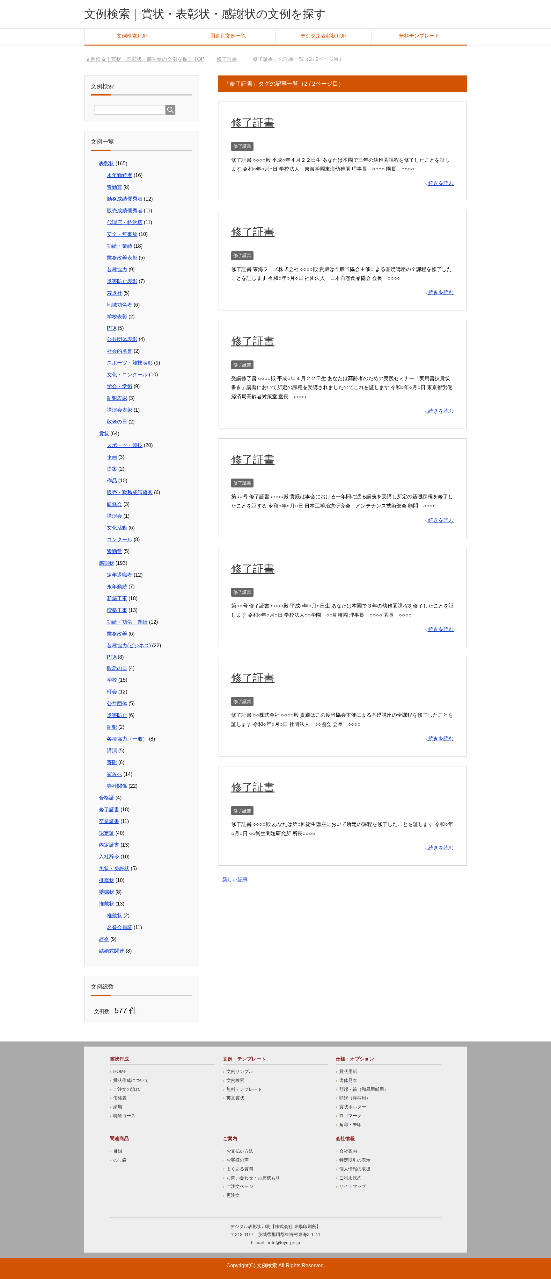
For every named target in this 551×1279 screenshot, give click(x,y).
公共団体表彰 (122, 339)
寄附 (112, 762)
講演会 (114, 516)
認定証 (106, 833)
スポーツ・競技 (125, 445)
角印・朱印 (350, 1124)
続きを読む (441, 183)
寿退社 (114, 293)
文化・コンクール (127, 374)
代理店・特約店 (125, 222)
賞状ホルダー (352, 1106)
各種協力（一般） (127, 739)
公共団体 (117, 703)
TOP (144, 59)
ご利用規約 (350, 1177)
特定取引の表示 (355, 1159)
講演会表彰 (119, 410)
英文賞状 (235, 1097)
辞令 (104, 939)
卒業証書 (109, 821)
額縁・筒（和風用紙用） (363, 1089)
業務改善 (117, 633)
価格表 (120, 1097)
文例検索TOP (132, 36)
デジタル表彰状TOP (323, 36)
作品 (112, 480)
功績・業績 (119, 246)
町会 (112, 691)
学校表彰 (117, 316)
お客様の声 (237, 1159)
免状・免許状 (114, 868)
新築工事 (117, 598)
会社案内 (348, 1151)
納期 (117, 1106)
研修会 (114, 504)
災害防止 (117, 715)
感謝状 (106, 563)
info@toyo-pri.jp (284, 1242)
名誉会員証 (119, 927)
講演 (112, 750)
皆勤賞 (114, 187)
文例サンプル (239, 1071)
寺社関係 (117, 786)
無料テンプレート (419, 36)
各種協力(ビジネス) (129, 645)
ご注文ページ (239, 1186)
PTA (111, 328)
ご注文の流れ (126, 1089)
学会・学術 (119, 386)
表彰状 (106, 163)
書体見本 (348, 1080)
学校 (112, 680)
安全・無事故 (122, 234)
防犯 (112, 727)
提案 (112, 469)
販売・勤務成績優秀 (130, 492)
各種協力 (117, 269)
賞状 (104, 433)
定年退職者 (119, 575)
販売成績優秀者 (125, 210)
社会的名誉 (119, 351)
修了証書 (253, 123)
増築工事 (117, 610)
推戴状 (106, 903)
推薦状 (106, 880)
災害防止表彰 (122, 281)
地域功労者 (119, 305)
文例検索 (235, 1080)
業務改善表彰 (122, 257)
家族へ (114, 774)
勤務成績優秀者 (125, 199)
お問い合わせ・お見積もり (253, 1177)
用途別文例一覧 (228, 36)
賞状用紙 (348, 1071)
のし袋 (120, 1159)
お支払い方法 (239, 1151)
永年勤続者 (119, 175)
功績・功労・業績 (127, 622)
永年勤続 (117, 586)
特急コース (124, 1115)
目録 (117, 1151)
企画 (112, 457)
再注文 (233, 1195)
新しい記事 (235, 879)
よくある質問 (239, 1168)
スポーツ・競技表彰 (130, 363)
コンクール (119, 539)
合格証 (106, 797)
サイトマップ (352, 1186)
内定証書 (109, 845)
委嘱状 (106, 892)
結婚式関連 (111, 951)
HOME (120, 1071)
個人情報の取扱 (355, 1168)
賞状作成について (131, 1080)
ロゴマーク (350, 1115)
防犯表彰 (117, 398)
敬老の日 (117, 421)
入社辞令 (109, 856)
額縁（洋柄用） (355, 1097)
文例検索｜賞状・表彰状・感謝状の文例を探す (205, 13)
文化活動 (117, 527)
